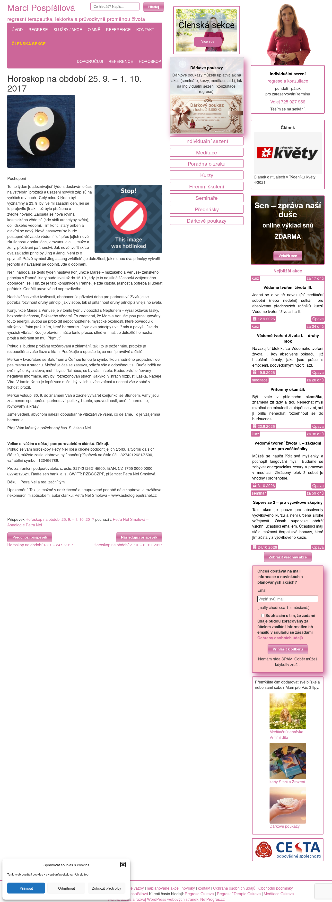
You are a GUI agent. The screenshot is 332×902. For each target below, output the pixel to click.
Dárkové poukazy (206, 67)
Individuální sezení (206, 140)
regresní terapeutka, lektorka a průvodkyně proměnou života (76, 18)
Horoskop (150, 61)
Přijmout (26, 888)
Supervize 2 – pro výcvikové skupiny (288, 502)
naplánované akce (163, 888)
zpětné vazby (132, 888)
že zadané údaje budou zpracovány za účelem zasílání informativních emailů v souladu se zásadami (286, 626)
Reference (118, 29)
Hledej (153, 6)
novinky (188, 888)
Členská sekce (29, 43)
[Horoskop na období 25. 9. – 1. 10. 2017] (84, 131)
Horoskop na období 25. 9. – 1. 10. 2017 (60, 519)
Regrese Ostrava (199, 893)
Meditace (206, 152)
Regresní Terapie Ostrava (239, 893)
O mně (94, 29)
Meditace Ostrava (279, 893)
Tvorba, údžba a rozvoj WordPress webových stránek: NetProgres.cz (166, 899)
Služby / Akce (67, 29)
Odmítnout (66, 888)
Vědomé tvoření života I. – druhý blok (288, 338)
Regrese (38, 29)
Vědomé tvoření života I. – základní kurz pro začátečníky (287, 445)
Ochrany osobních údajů (280, 638)
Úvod (17, 29)
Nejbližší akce (287, 271)
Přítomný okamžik (288, 389)
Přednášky (207, 209)
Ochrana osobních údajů (234, 888)
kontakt (204, 888)
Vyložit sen (288, 255)
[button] (123, 864)
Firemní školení (206, 186)
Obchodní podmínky (275, 888)
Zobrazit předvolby (106, 888)
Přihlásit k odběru (288, 649)
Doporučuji (90, 61)
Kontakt (145, 29)
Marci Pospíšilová (41, 7)
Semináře (207, 197)
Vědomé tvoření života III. (287, 287)
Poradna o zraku (207, 163)
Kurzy (206, 174)
